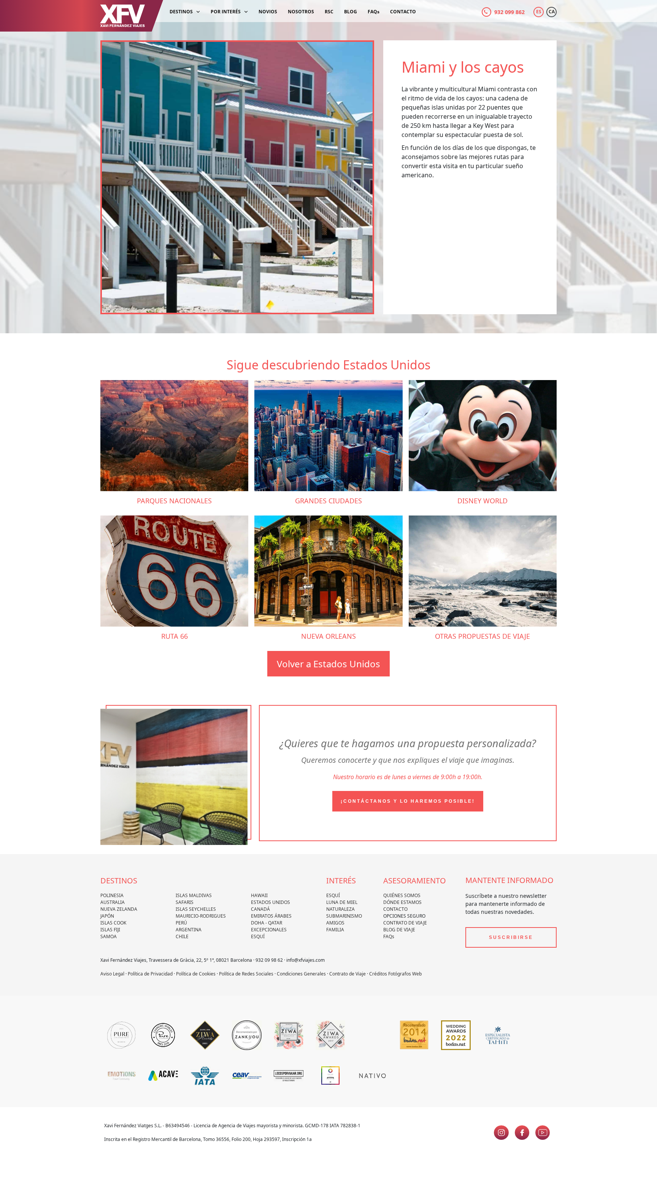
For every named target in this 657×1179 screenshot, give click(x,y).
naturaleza (340, 909)
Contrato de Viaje (405, 923)
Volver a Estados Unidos (328, 663)
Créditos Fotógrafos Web (395, 974)
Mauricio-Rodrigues (201, 916)
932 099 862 (509, 12)
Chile (182, 936)
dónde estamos (402, 902)
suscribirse (511, 937)
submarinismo (344, 916)
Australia (112, 902)
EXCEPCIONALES (269, 929)
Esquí (258, 936)
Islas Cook (113, 923)
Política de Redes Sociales (246, 974)
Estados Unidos (270, 902)
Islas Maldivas (194, 895)
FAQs (388, 936)
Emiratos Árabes (271, 916)
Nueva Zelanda (118, 909)
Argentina (189, 929)
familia (335, 929)
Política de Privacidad (150, 974)
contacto (395, 909)
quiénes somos (402, 895)
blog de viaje (399, 929)
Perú (181, 923)
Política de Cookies (196, 974)
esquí (333, 895)
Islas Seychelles (196, 909)
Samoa (108, 936)
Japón (107, 916)
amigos (335, 923)
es (538, 11)
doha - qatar (266, 923)
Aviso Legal (112, 974)
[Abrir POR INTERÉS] (246, 12)
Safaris (185, 902)
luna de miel (341, 902)
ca (552, 11)
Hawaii (259, 895)
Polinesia (112, 895)
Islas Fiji (110, 929)
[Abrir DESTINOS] (198, 12)
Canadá (260, 909)
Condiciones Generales (301, 974)
